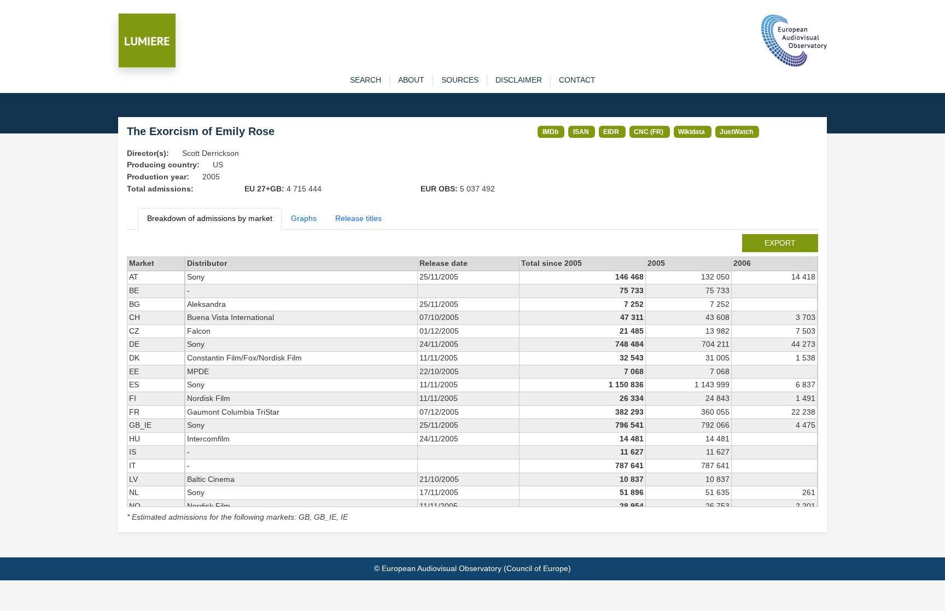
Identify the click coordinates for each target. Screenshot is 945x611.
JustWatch (736, 131)
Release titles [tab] (358, 218)
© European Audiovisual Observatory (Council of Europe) (472, 568)
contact (577, 79)
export (780, 242)
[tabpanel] (472, 378)
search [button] (365, 79)
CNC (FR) (648, 131)
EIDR (611, 131)
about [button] (411, 79)
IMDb (550, 131)
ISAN (581, 131)
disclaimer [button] (518, 79)
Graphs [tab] (304, 218)
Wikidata (691, 131)
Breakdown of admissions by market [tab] (209, 218)
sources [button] (460, 79)
